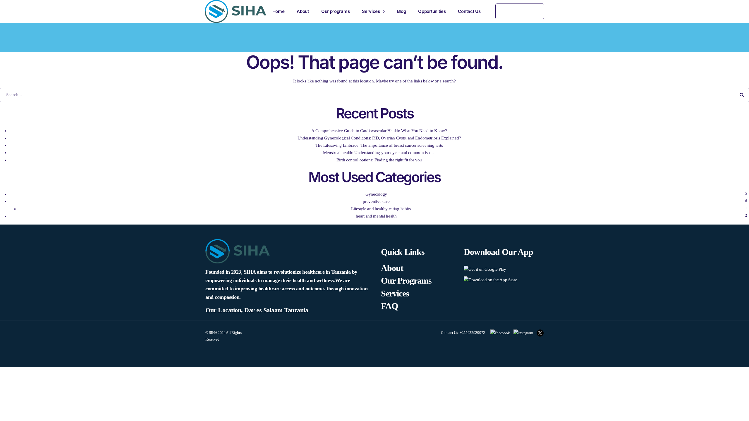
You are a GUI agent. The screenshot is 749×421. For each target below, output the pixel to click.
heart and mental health (376, 216)
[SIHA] (235, 11)
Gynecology (376, 194)
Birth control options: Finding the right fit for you (379, 160)
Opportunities (432, 11)
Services (371, 11)
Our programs (335, 11)
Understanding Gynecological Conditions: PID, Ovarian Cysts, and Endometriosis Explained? (379, 138)
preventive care (376, 201)
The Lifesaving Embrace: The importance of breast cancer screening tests (379, 145)
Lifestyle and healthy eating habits (381, 208)
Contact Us (469, 11)
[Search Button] (741, 95)
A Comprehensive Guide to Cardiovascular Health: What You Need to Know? (379, 130)
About (303, 11)
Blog (401, 11)
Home (278, 11)
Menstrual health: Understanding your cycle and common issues (379, 152)
